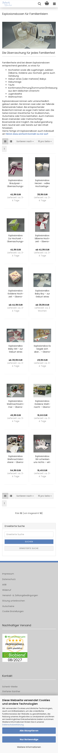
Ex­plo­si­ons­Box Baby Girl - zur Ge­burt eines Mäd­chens (15, 348)
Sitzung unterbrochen (13, 600)
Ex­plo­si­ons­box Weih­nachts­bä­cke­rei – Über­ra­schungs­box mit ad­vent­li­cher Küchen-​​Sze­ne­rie (15, 459)
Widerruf (6, 590)
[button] (5, 141)
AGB (4, 584)
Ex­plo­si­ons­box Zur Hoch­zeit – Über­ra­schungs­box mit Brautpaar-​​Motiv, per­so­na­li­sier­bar (15, 238)
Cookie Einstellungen (13, 611)
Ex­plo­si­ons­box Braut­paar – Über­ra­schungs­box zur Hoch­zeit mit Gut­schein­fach (15, 183)
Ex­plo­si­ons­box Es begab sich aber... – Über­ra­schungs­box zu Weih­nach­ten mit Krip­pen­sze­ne (42, 348)
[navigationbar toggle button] (54, 4)
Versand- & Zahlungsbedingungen (20, 595)
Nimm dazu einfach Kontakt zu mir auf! (27, 133)
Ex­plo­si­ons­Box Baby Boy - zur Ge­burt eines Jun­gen (42, 293)
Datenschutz (9, 579)
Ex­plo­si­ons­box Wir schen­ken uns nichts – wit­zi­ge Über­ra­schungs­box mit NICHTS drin (42, 459)
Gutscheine (8, 606)
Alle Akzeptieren (29, 730)
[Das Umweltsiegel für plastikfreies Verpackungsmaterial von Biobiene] (15, 648)
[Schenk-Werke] (6, 4)
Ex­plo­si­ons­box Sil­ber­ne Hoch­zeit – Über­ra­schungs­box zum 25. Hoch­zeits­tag (42, 238)
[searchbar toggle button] (39, 4)
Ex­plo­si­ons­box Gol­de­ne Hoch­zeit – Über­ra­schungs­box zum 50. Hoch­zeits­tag (15, 293)
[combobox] (25, 141)
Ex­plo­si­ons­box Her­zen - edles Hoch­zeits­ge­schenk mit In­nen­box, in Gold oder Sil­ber (42, 183)
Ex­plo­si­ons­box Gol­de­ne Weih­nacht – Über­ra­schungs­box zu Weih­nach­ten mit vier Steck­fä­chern (42, 404)
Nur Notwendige (29, 739)
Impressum (8, 573)
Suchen (29, 541)
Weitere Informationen (29, 747)
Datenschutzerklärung (13, 724)
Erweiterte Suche (29, 548)
